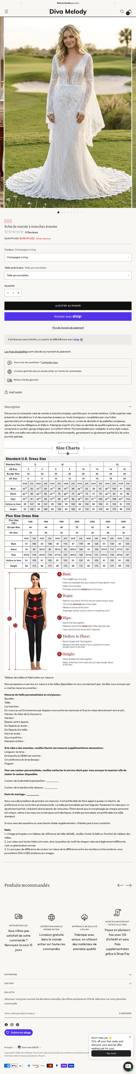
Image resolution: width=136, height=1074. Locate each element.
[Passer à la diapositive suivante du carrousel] (129, 885)
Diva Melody (26, 1052)
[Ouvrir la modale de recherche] (122, 11)
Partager (15, 392)
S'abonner (125, 1013)
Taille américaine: (25, 267)
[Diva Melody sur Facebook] (6, 1025)
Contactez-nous (49, 362)
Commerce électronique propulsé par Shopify (25, 1055)
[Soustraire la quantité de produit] (8, 292)
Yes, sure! (111, 1053)
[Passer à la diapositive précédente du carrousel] (120, 885)
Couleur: (20, 249)
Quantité (9, 285)
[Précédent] (21, 3)
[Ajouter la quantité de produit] (18, 292)
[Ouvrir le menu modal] (6, 11)
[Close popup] (130, 1037)
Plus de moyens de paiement (68, 327)
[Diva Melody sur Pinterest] (18, 1025)
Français (8, 1047)
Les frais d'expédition (16, 351)
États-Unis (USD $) (30, 1047)
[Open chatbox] (128, 1067)
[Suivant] (114, 3)
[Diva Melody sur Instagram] (12, 1025)
